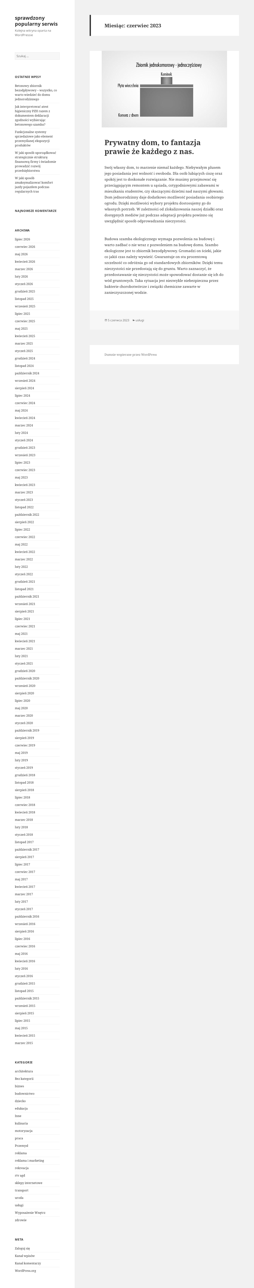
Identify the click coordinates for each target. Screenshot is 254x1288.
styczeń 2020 (24, 723)
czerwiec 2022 (25, 537)
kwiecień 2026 (25, 262)
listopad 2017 (24, 842)
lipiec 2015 (22, 1021)
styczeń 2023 (24, 500)
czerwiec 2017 (25, 872)
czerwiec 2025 (25, 321)
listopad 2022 (24, 507)
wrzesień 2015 (25, 1006)
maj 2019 (21, 753)
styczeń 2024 (24, 440)
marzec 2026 (24, 269)
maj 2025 (21, 329)
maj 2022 (21, 544)
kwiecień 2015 (25, 1035)
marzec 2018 (24, 820)
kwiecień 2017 (25, 887)
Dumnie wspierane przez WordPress (131, 355)
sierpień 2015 (24, 1013)
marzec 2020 (24, 715)
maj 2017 (21, 879)
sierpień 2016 (24, 931)
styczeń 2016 (24, 976)
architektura (24, 1071)
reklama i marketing (29, 1161)
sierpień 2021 (24, 611)
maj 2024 (21, 410)
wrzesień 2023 (25, 455)
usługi (19, 1205)
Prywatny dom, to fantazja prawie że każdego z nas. (153, 146)
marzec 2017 (24, 894)
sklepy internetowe (28, 1183)
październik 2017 (27, 849)
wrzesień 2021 (25, 604)
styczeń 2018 (24, 835)
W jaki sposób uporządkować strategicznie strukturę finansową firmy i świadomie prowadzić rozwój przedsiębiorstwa (35, 162)
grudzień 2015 (25, 983)
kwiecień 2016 (25, 961)
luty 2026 (21, 276)
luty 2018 (21, 827)
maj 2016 (21, 954)
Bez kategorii (24, 1079)
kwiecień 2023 (25, 485)
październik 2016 (27, 916)
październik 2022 (27, 515)
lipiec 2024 (22, 395)
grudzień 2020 (25, 671)
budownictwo (24, 1094)
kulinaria (21, 1123)
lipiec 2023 (22, 462)
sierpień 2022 (24, 522)
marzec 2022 (24, 559)
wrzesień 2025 (25, 306)
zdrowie (21, 1220)
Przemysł (21, 1146)
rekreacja (22, 1168)
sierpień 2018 (24, 790)
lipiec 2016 (22, 939)
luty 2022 (21, 567)
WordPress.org (25, 1271)
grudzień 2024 (25, 358)
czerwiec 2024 (25, 403)
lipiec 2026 (22, 239)
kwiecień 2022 (25, 552)
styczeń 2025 (24, 351)
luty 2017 (21, 902)
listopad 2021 (24, 589)
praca (19, 1138)
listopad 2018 (24, 782)
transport (21, 1190)
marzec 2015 (24, 1043)
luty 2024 (21, 433)
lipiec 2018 (22, 797)
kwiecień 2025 (25, 336)
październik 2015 (27, 998)
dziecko (20, 1101)
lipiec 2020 (22, 701)
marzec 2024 (24, 425)
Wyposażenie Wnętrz (30, 1213)
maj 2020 (21, 708)
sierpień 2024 (24, 388)
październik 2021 (27, 596)
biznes (19, 1086)
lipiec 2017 (22, 864)
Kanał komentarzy (28, 1263)
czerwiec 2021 (25, 626)
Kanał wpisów (25, 1256)
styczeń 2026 (24, 284)
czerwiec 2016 (25, 946)
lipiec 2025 (22, 314)
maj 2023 (21, 477)
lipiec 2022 (22, 529)
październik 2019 (27, 730)
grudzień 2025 (25, 291)
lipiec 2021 (22, 619)
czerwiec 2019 (25, 745)
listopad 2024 (24, 366)
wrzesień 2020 (25, 686)
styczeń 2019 (24, 768)
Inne (18, 1116)
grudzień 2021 (25, 582)
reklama (21, 1153)
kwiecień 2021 (25, 641)
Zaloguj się (22, 1248)
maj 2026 (21, 254)
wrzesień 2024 (25, 381)
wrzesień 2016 (25, 924)
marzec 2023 (24, 492)
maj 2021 (21, 634)
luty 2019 (21, 760)
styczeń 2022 (24, 574)
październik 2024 (27, 373)
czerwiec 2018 (25, 805)
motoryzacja (24, 1131)
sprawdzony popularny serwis (36, 20)
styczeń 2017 (24, 909)
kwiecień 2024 (25, 418)
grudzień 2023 (25, 448)
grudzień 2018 (25, 775)
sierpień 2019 (24, 738)
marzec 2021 (24, 649)
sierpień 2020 (24, 693)
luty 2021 (21, 656)
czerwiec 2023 (25, 470)
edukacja (21, 1108)
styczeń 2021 (24, 663)
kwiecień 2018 (25, 812)
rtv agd (20, 1175)
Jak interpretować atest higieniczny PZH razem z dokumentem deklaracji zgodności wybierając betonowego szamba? (32, 116)
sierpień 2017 (24, 857)
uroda (19, 1198)
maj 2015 (21, 1028)
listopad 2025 (24, 299)
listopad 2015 (24, 991)
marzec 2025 (24, 343)
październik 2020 (27, 678)
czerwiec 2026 (25, 247)
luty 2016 (21, 969)
